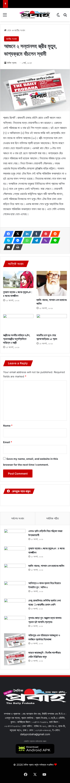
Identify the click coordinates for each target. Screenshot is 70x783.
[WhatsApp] (26, 240)
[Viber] (45, 240)
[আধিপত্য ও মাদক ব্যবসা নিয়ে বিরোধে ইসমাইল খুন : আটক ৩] (14, 588)
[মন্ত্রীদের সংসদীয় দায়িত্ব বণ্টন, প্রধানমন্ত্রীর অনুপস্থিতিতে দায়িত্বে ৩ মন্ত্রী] (18, 322)
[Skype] (7, 240)
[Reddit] (54, 234)
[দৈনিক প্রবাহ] (35, 15)
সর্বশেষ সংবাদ (17, 518)
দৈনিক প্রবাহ (12, 62)
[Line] (54, 240)
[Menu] (5, 16)
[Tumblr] (35, 234)
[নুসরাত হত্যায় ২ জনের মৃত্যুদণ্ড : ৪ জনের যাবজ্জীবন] (18, 279)
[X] (17, 234)
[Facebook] (7, 234)
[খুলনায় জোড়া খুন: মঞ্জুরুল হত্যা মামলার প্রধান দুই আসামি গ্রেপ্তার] (14, 623)
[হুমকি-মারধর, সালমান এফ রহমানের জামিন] (52, 283)
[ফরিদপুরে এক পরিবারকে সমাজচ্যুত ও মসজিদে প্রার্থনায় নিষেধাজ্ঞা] (14, 640)
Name (7, 425)
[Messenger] (17, 240)
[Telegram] (35, 240)
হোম (8, 30)
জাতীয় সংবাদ (19, 30)
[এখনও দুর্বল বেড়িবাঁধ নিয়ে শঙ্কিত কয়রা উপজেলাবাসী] (14, 536)
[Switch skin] (58, 16)
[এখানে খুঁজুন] (65, 16)
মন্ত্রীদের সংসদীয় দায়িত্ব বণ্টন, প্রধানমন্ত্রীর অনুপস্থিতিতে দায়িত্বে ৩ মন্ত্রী (16, 338)
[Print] (17, 247)
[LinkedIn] (26, 234)
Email (7, 442)
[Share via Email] (7, 247)
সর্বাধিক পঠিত (52, 518)
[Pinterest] (45, 234)
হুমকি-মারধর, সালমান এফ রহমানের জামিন (46, 565)
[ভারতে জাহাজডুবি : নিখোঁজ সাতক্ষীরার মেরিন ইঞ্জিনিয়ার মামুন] (14, 658)
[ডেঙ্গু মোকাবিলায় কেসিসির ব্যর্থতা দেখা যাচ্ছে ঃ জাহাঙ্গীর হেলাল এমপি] (14, 606)
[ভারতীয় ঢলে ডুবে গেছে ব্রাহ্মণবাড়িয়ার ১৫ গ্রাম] (52, 322)
